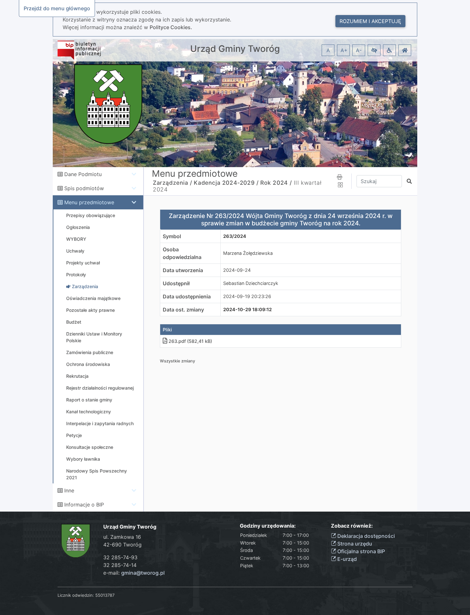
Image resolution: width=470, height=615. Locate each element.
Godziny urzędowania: (268, 526)
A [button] (328, 50)
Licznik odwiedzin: (76, 595)
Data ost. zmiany (183, 309)
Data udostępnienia (187, 296)
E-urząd (346, 559)
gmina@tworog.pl (143, 573)
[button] (374, 50)
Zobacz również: (352, 526)
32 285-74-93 (120, 557)
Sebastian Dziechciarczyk (250, 283)
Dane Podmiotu (83, 174)
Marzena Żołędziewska (248, 253)
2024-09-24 (237, 270)
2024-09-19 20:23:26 (247, 296)
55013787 (104, 595)
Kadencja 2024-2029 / (226, 182)
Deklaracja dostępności (365, 536)
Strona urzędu (354, 543)
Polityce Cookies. (171, 27)
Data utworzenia (183, 270)
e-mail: (134, 573)
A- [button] (359, 50)
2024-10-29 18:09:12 (247, 309)
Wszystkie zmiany (177, 361)
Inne (69, 490)
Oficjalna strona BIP (360, 551)
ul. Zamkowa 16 (122, 537)
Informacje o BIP (84, 504)
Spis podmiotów (84, 188)
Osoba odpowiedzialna (182, 253)
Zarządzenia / (172, 182)
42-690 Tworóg (122, 544)
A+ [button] (344, 50)
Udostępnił (176, 283)
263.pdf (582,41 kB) (190, 341)
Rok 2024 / (276, 182)
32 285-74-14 (120, 565)
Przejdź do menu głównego (57, 8)
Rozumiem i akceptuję (370, 21)
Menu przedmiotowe (89, 202)
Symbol (172, 236)
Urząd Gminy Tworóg (235, 49)
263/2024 (234, 236)
